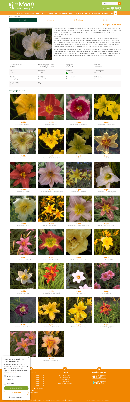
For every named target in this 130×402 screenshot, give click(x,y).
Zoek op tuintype (79, 20)
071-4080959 (66, 381)
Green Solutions (91, 400)
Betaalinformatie (60, 400)
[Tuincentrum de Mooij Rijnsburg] (21, 6)
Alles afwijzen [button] (16, 393)
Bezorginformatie (50, 400)
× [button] (28, 358)
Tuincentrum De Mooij (65, 375)
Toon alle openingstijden (30, 393)
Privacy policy (69, 400)
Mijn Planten (107, 20)
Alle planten (51, 20)
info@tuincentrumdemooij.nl (65, 383)
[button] (16, 397)
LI (119, 8)
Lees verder (13, 372)
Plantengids (22, 20)
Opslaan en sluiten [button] (16, 388)
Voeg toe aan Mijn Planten (113, 25)
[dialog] (16, 378)
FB (112, 8)
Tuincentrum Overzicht (103, 400)
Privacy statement (40, 400)
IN (116, 8)
